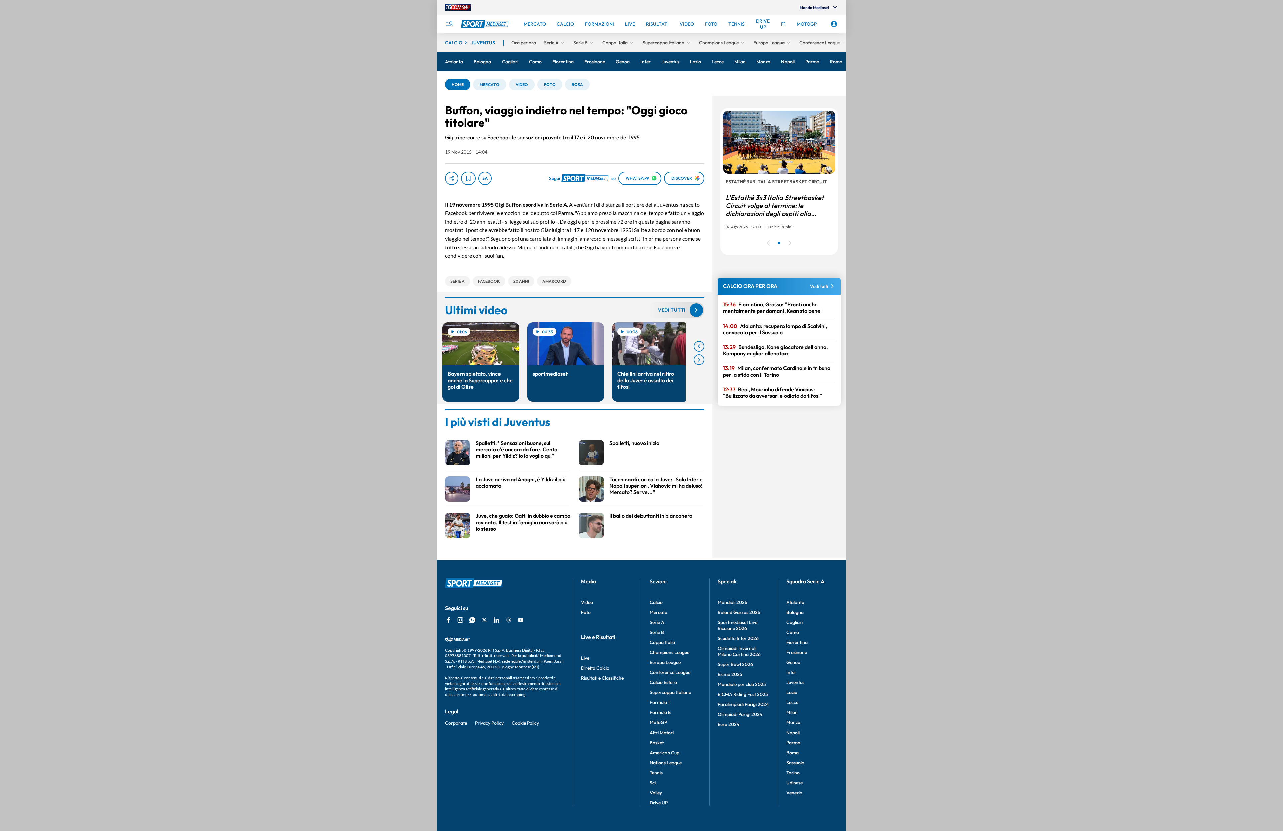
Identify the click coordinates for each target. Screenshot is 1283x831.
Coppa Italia (662, 642)
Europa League (665, 662)
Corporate (456, 723)
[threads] (508, 620)
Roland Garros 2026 (739, 612)
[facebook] (448, 620)
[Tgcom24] (458, 7)
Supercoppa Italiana (670, 692)
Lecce (792, 702)
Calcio (656, 602)
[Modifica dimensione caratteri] (485, 178)
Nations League (666, 763)
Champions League (669, 652)
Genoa (793, 662)
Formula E (660, 712)
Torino (793, 773)
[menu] (449, 24)
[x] (484, 620)
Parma (793, 743)
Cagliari (794, 622)
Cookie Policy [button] (525, 723)
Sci (653, 783)
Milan (792, 712)
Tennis (656, 773)
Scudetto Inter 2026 (738, 638)
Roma (792, 753)
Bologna (795, 612)
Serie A (657, 622)
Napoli (793, 733)
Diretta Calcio (595, 668)
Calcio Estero (663, 682)
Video (587, 602)
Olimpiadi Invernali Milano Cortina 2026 (739, 651)
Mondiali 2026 (732, 602)
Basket (657, 743)
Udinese (794, 783)
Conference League (670, 672)
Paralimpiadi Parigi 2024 (743, 704)
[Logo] (485, 24)
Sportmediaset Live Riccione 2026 (737, 625)
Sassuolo (795, 763)
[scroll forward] (699, 359)
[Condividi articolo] (451, 178)
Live (585, 658)
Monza (793, 722)
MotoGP (658, 722)
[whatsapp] (472, 620)
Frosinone (796, 652)
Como (792, 632)
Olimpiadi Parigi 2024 (740, 714)
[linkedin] (496, 620)
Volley (656, 793)
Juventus (795, 682)
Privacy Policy (489, 723)
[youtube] (520, 620)
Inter (791, 672)
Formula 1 (660, 702)
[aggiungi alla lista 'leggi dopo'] (468, 178)
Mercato (658, 612)
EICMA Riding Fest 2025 (743, 694)
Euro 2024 (728, 724)
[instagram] (460, 620)
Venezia (794, 793)
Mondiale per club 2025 (742, 684)
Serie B (657, 632)
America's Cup (664, 753)
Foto (586, 612)
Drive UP (659, 803)
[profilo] (834, 24)
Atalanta (795, 602)
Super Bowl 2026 (735, 664)
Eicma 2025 (730, 674)
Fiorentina (797, 642)
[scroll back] (699, 346)
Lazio (791, 692)
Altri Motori (662, 733)
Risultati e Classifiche (602, 678)
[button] (457, 84)
